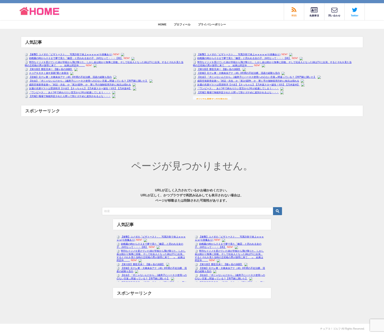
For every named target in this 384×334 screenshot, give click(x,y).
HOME (162, 24)
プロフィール (182, 24)
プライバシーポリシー (212, 24)
